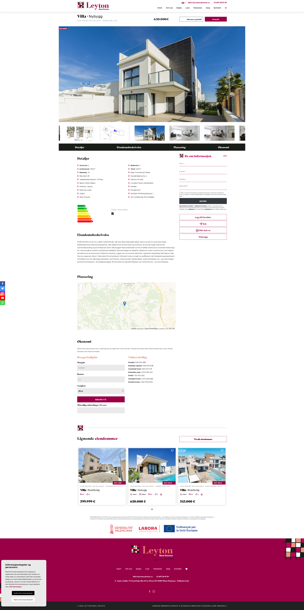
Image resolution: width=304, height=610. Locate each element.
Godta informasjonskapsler (23, 593)
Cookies (185, 606)
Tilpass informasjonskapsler (23, 599)
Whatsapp (203, 236)
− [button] (79, 289)
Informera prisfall (194, 19)
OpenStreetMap (151, 328)
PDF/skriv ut (204, 230)
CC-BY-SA (170, 328)
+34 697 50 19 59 (220, 2)
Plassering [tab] (180, 147)
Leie (187, 8)
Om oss (169, 8)
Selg (208, 8)
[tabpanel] (102, 476)
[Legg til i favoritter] (123, 451)
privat (175, 606)
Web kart (196, 606)
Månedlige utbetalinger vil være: (92, 405)
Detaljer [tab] (79, 147)
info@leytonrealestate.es (199, 2)
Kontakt (217, 8)
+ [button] (79, 285)
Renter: (80, 374)
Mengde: (81, 362)
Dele (204, 223)
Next (242, 74)
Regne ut (101, 399)
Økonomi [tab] (223, 147)
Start (159, 8)
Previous (62, 74)
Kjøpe (179, 8)
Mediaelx (222, 606)
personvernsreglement (184, 194)
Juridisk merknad (161, 606)
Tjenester (197, 8)
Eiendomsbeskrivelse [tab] (129, 147)
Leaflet (133, 328)
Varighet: (81, 385)
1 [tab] (152, 509)
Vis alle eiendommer (203, 439)
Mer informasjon (15, 587)
